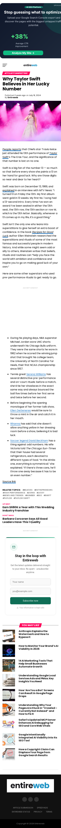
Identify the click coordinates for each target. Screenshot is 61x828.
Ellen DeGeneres (20, 410)
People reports (12, 149)
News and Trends (13, 495)
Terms (49, 811)
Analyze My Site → (23, 52)
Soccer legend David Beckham (29, 440)
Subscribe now (30, 600)
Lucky (41, 493)
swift (48, 495)
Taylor (8, 498)
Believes (28, 490)
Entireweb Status (21, 811)
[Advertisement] (30, 308)
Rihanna (15, 423)
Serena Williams (36, 374)
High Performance (14, 493)
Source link (9, 481)
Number (30, 495)
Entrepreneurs (44, 490)
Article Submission (23, 807)
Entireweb (13, 97)
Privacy (38, 811)
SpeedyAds (42, 807)
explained (8, 190)
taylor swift (22, 498)
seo (40, 495)
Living (31, 493)
